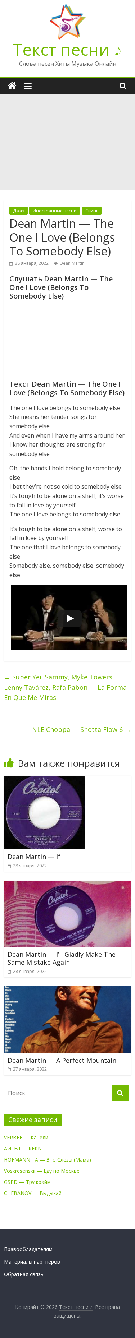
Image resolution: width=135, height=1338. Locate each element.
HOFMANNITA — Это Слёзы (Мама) (47, 1159)
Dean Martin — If (34, 856)
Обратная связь (24, 1274)
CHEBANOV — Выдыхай (33, 1193)
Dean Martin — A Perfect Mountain (62, 1060)
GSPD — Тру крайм (27, 1181)
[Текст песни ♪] (12, 86)
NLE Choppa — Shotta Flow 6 (81, 729)
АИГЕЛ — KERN (23, 1148)
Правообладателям (28, 1249)
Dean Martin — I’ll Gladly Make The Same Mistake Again (62, 958)
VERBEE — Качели (26, 1137)
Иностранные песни (55, 211)
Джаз (18, 211)
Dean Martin (72, 263)
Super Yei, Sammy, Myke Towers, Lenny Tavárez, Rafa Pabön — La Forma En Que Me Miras (65, 687)
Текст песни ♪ (67, 49)
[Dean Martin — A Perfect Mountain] (67, 991)
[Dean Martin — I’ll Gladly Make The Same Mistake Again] (67, 885)
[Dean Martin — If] (44, 780)
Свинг (91, 211)
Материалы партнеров (32, 1261)
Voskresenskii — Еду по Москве (42, 1170)
